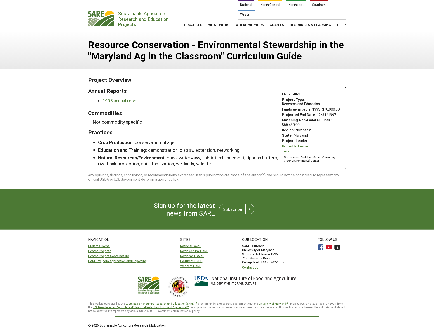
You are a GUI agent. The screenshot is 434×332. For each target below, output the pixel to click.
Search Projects (99, 251)
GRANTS (277, 24)
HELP (341, 24)
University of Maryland (272, 303)
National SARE (190, 246)
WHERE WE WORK (250, 24)
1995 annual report (121, 101)
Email (287, 151)
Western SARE (190, 266)
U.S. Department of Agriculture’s (112, 307)
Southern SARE (191, 261)
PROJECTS (193, 24)
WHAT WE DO (219, 24)
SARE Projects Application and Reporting (117, 261)
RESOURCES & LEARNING (310, 24)
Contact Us (250, 267)
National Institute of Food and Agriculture (160, 307)
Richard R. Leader (295, 146)
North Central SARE (194, 251)
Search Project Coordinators (108, 256)
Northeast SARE (192, 256)
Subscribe (232, 209)
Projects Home (99, 246)
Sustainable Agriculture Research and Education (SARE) (160, 303)
